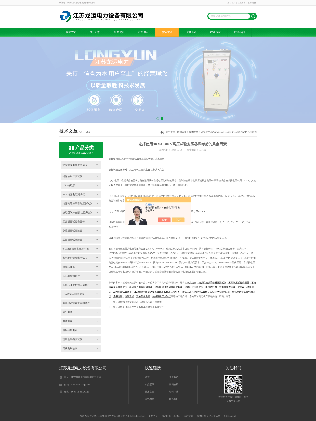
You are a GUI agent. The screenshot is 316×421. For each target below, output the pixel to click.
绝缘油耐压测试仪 (72, 176)
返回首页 (231, 2)
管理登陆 (188, 416)
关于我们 (95, 32)
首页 (147, 377)
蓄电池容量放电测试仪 (75, 258)
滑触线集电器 (70, 330)
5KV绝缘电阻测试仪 (74, 194)
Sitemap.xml (230, 416)
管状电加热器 (70, 348)
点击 (97, 165)
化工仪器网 (214, 416)
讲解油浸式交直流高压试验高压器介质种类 (140, 302)
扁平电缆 (67, 312)
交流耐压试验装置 (72, 230)
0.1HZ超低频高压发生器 (76, 248)
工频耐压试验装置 (72, 239)
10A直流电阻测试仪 (73, 294)
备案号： (153, 416)
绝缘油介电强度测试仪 (75, 165)
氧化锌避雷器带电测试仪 (76, 303)
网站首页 (71, 32)
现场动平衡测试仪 (72, 339)
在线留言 (242, 2)
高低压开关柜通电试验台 (76, 285)
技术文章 (167, 32)
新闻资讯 (119, 32)
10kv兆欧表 (69, 185)
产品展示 (143, 32)
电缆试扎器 (69, 267)
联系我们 (252, 2)
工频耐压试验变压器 (74, 221)
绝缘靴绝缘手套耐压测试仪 (77, 203)
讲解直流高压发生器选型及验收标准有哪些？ (141, 307)
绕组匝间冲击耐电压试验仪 (77, 212)
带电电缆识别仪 (71, 276)
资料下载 (191, 32)
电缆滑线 (67, 321)
